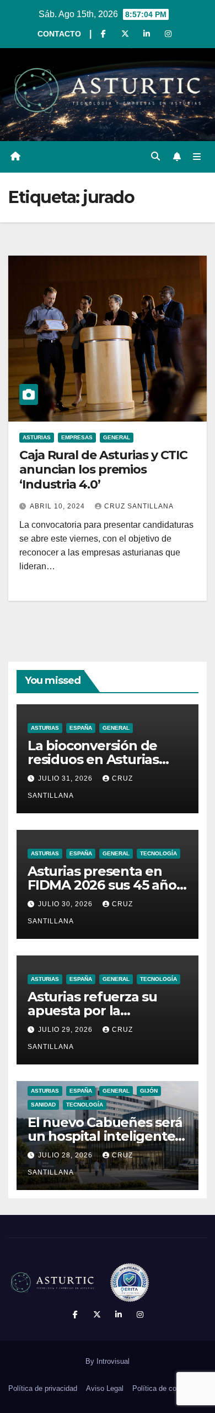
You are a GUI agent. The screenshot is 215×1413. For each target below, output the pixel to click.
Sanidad (43, 1105)
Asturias (37, 437)
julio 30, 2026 (66, 904)
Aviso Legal (104, 1388)
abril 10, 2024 (58, 506)
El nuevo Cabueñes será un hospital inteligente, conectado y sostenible (105, 1136)
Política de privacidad (42, 1388)
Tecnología (158, 853)
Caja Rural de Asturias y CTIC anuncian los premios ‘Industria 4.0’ (103, 470)
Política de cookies (163, 1388)
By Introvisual (107, 1361)
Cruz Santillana (139, 506)
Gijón (149, 1091)
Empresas (77, 437)
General (116, 437)
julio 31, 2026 (66, 778)
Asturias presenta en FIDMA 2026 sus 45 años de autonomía (105, 885)
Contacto (59, 33)
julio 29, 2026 (66, 1029)
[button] (155, 156)
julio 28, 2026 (66, 1155)
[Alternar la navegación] (197, 156)
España (80, 728)
